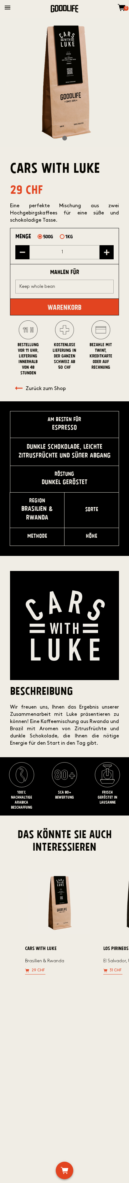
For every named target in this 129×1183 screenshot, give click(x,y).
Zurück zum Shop (46, 388)
